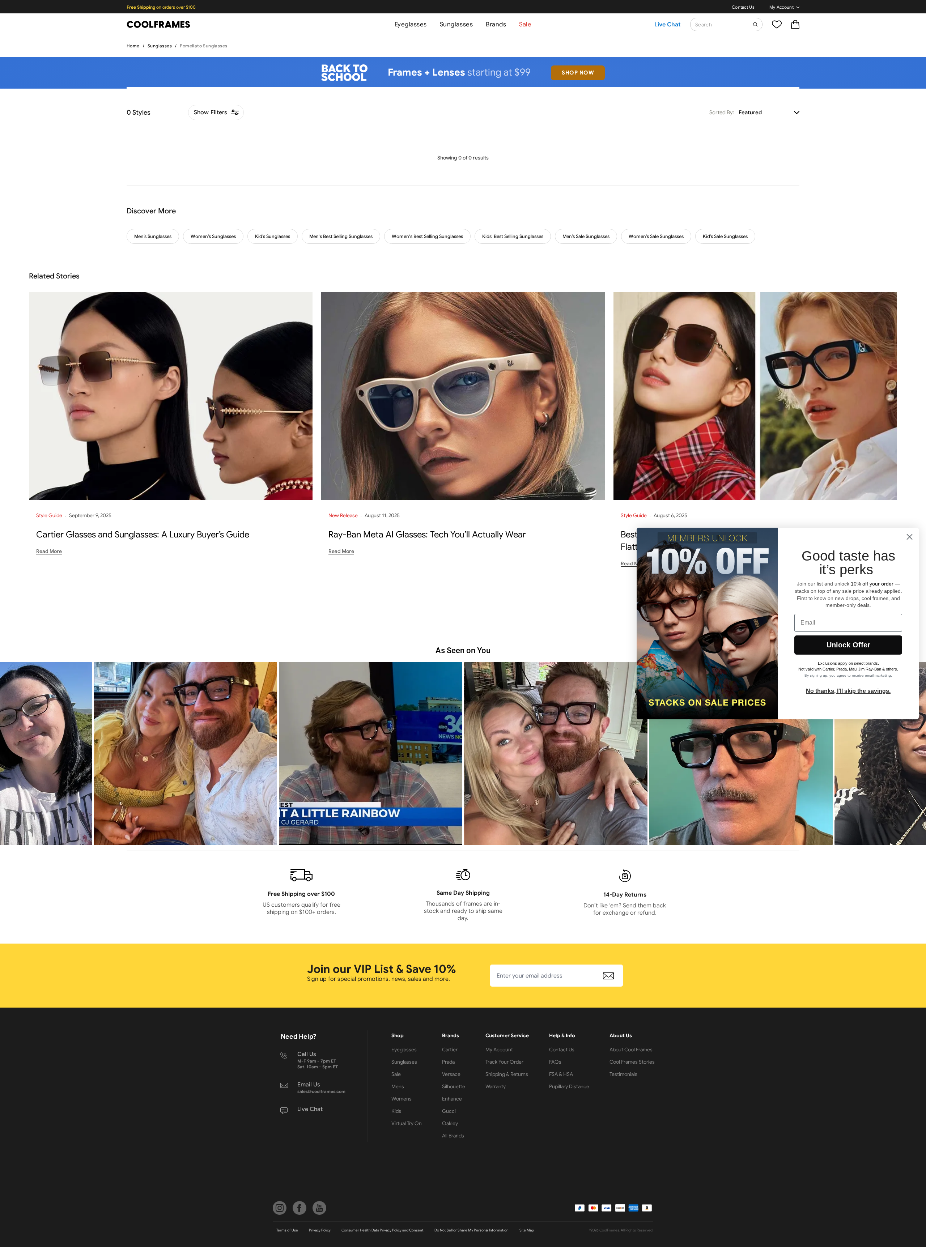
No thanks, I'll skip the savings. (848, 691)
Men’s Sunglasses (152, 236)
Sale (525, 24)
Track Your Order (504, 1062)
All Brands (453, 1135)
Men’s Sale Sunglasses (585, 236)
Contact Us (743, 7)
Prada (448, 1062)
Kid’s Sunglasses (272, 236)
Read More (49, 551)
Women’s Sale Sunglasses (656, 236)
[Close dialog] (909, 537)
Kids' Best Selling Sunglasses (512, 236)
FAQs (555, 1062)
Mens (397, 1086)
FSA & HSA (561, 1074)
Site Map (526, 1230)
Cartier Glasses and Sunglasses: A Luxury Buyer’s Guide (142, 534)
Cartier (450, 1049)
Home (133, 45)
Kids (396, 1111)
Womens (401, 1098)
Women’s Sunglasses (213, 236)
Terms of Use (287, 1230)
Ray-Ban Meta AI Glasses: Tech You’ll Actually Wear (427, 534)
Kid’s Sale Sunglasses (725, 236)
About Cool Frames (631, 1049)
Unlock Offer (848, 645)
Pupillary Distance (569, 1086)
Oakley (450, 1123)
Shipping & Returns (506, 1074)
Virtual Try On (406, 1123)
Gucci (449, 1111)
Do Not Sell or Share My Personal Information (471, 1230)
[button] (185, 753)
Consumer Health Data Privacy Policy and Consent (382, 1230)
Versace (451, 1074)
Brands (496, 24)
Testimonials (623, 1074)
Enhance (452, 1098)
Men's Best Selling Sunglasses (341, 236)
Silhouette (453, 1086)
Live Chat (667, 24)
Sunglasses (456, 24)
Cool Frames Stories (632, 1062)
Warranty (495, 1086)
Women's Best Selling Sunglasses (427, 236)
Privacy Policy (320, 1230)
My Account (781, 7)
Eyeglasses (411, 24)
